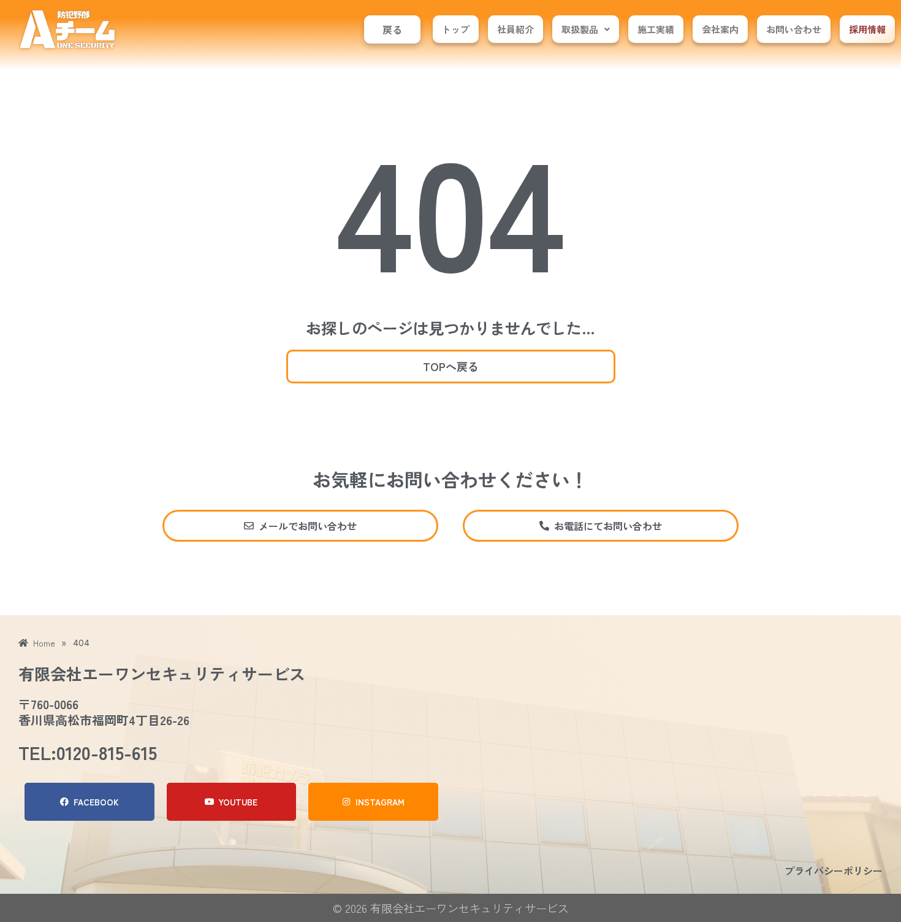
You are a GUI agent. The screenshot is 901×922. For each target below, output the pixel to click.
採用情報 (867, 29)
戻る (392, 29)
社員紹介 (515, 29)
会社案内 (720, 29)
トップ (456, 29)
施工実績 (655, 29)
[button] (585, 29)
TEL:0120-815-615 (87, 752)
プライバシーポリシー (834, 870)
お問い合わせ (793, 29)
